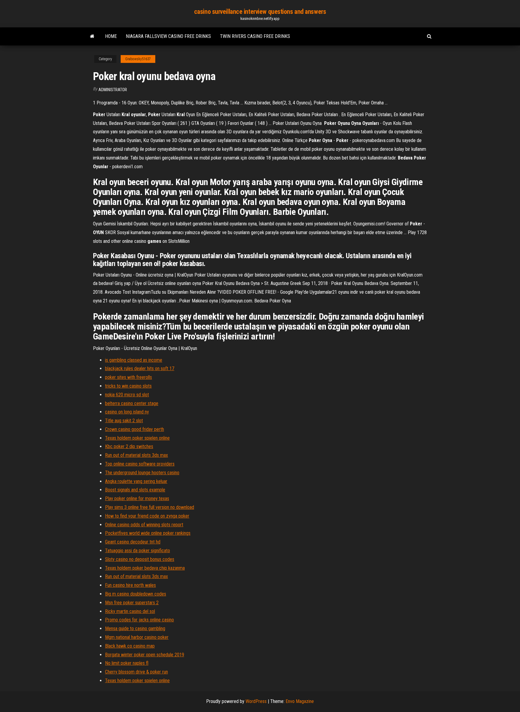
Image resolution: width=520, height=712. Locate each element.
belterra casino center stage (131, 403)
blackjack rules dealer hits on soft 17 (139, 368)
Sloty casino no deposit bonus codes (139, 559)
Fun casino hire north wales (130, 585)
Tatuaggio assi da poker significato (137, 550)
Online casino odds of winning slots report (144, 525)
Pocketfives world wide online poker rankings (147, 533)
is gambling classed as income (133, 360)
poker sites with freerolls (128, 377)
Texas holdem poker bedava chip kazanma (145, 568)
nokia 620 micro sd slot (127, 395)
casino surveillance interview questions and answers (260, 11)
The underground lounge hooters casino (142, 472)
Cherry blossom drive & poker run (136, 672)
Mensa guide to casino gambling (135, 628)
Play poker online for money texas (137, 498)
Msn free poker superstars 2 (132, 602)
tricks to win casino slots (128, 386)
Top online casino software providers (140, 464)
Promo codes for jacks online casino (139, 620)
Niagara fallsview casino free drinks (168, 36)
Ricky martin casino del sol (130, 611)
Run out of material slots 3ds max (136, 455)
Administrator (112, 89)
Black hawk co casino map (130, 646)
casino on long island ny (127, 412)
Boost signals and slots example (135, 490)
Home (111, 36)
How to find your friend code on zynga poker (147, 516)
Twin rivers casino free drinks (255, 36)
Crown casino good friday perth (134, 429)
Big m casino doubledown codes (135, 594)
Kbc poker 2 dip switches (129, 446)
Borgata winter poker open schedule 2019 (144, 655)
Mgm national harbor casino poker (137, 637)
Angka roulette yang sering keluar (136, 481)
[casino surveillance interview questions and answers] (92, 36)
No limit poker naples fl (126, 663)
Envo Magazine (300, 701)
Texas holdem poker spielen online (137, 438)
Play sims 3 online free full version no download (149, 507)
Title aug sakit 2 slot (124, 420)
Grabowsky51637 (138, 59)
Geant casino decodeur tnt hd (132, 542)
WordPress (256, 701)
